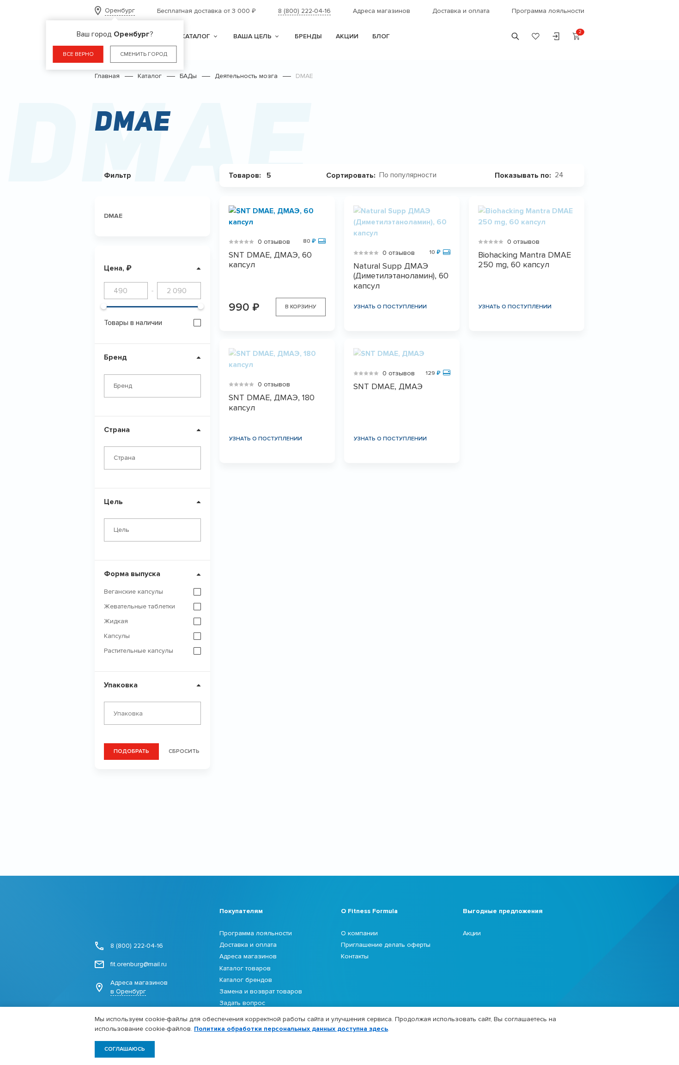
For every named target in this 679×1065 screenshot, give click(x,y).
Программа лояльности (548, 11)
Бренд (115, 357)
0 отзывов (274, 242)
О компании (359, 933)
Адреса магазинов (381, 11)
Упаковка (121, 685)
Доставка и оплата (461, 11)
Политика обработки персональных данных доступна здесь (291, 1029)
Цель (113, 501)
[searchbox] (155, 713)
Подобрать (131, 751)
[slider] (104, 306)
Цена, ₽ (118, 268)
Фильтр (117, 175)
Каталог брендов (245, 980)
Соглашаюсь (124, 1049)
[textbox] (411, 175)
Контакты (355, 956)
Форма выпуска (132, 573)
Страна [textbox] (124, 458)
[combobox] (152, 385)
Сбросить (184, 751)
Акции (472, 933)
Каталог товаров (245, 968)
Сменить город (143, 54)
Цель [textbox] (121, 530)
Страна (117, 429)
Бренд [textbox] (123, 386)
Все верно (78, 54)
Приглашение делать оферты (385, 945)
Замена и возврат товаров (260, 991)
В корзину (300, 306)
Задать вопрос (242, 1003)
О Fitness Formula (369, 911)
